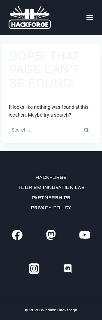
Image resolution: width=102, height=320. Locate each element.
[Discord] (67, 268)
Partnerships (51, 198)
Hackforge (51, 178)
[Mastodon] (51, 234)
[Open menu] (90, 18)
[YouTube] (84, 234)
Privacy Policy (51, 208)
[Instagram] (34, 268)
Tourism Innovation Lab (51, 188)
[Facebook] (17, 234)
